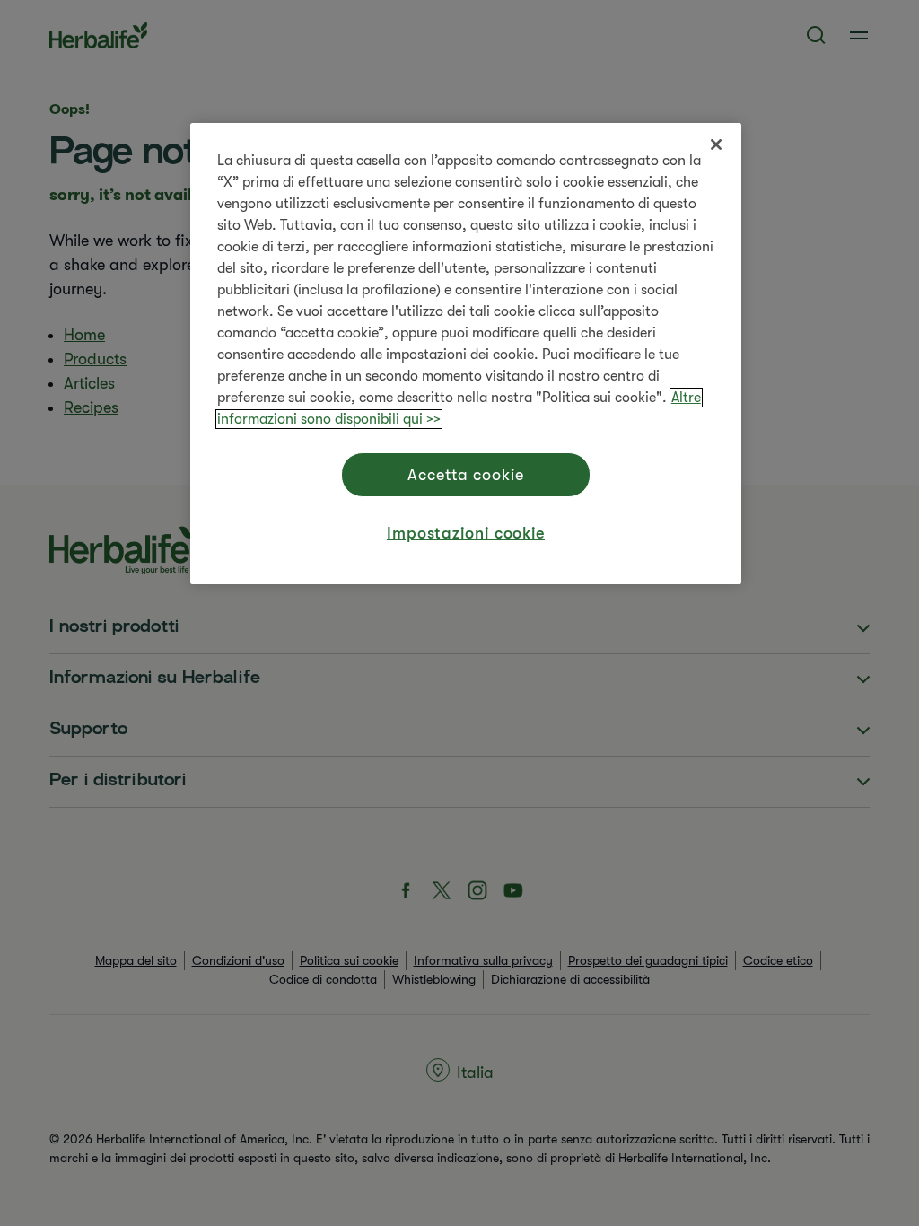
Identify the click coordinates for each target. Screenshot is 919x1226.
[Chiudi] (716, 144)
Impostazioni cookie (466, 533)
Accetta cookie (465, 475)
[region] (465, 353)
